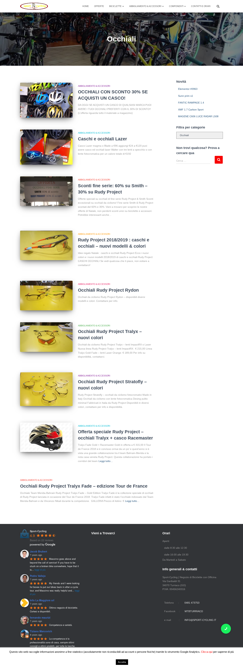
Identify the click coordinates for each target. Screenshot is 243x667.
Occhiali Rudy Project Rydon (108, 290)
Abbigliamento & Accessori (145, 6)
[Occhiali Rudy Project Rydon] (46, 295)
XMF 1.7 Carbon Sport (191, 109)
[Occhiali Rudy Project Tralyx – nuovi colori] (46, 337)
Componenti (176, 6)
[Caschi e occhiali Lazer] (46, 147)
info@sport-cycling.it (200, 620)
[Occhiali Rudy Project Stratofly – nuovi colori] (46, 389)
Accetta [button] (122, 662)
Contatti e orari (200, 6)
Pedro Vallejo (38, 576)
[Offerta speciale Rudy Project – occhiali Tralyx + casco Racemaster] (46, 437)
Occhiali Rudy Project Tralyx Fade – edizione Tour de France (83, 486)
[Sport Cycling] (34, 6)
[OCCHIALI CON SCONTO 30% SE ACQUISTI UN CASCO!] (46, 100)
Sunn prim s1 (185, 95)
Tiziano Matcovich (41, 631)
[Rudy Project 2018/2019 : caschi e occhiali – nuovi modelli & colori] (46, 245)
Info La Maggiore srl (42, 600)
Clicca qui (207, 651)
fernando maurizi (40, 617)
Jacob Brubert (38, 551)
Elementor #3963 (187, 88)
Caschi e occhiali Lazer (102, 138)
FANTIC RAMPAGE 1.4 (191, 102)
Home (85, 6)
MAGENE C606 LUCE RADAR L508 (198, 116)
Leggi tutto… (106, 461)
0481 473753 (191, 602)
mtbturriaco (194, 611)
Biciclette (115, 6)
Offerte (99, 6)
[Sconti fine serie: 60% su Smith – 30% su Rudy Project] (46, 191)
